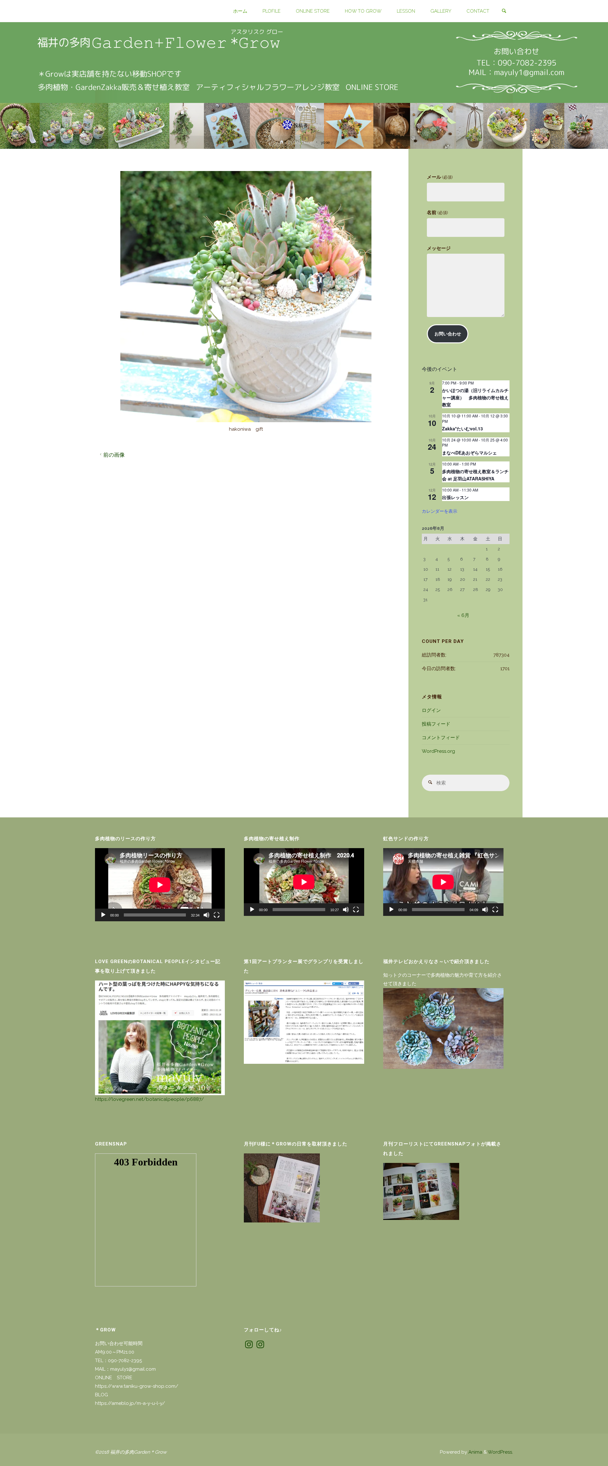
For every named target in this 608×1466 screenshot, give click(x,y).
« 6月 (463, 615)
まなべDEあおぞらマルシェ (469, 452)
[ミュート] (206, 915)
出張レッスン (455, 497)
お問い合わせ (447, 333)
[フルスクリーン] (216, 915)
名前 (437, 212)
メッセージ (439, 248)
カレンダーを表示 (439, 511)
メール (440, 177)
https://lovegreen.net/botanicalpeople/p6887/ (149, 1099)
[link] (504, 11)
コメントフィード (441, 737)
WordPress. (500, 1452)
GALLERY (302, 142)
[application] (160, 884)
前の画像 (114, 455)
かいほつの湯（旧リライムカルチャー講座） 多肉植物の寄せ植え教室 (475, 397)
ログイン (431, 710)
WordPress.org (438, 751)
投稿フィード (436, 724)
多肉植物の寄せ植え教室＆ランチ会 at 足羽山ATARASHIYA (475, 475)
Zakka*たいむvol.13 (462, 428)
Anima (474, 1452)
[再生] (103, 915)
